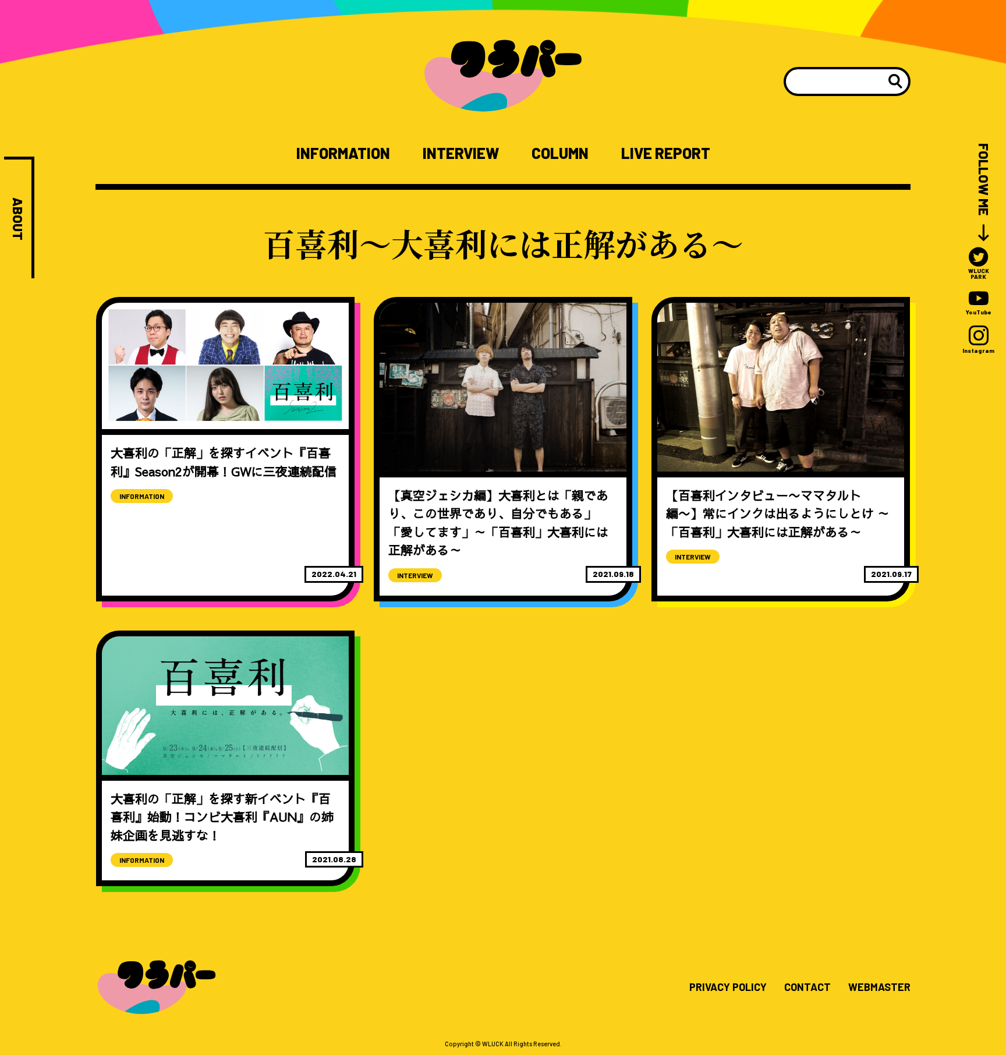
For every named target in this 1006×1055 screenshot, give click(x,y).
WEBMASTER (879, 987)
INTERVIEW (461, 153)
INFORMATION (343, 153)
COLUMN (560, 153)
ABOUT (17, 218)
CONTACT (807, 987)
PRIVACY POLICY (728, 987)
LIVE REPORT (665, 153)
